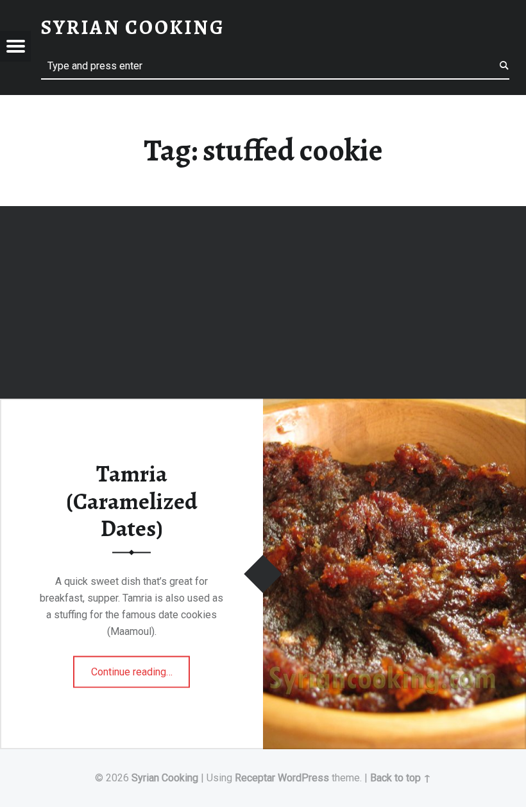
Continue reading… (141, 667)
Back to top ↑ (400, 778)
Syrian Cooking (165, 778)
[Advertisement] (263, 304)
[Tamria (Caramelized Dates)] (394, 407)
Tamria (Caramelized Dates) (132, 501)
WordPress (303, 778)
